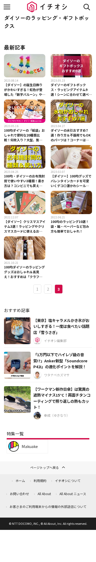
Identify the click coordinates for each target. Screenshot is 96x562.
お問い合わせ (19, 493)
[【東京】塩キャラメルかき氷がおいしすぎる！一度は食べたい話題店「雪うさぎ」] (17, 330)
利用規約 (40, 480)
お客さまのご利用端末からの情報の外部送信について (48, 506)
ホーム (20, 480)
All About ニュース (72, 493)
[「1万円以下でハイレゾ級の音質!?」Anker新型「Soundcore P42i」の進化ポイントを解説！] (17, 365)
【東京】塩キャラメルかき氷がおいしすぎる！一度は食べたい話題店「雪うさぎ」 (61, 326)
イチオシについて (68, 480)
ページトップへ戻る (44, 467)
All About (44, 493)
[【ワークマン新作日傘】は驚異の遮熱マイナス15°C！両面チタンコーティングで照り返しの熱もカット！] (17, 399)
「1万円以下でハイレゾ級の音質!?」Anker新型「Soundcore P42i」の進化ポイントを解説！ (60, 360)
